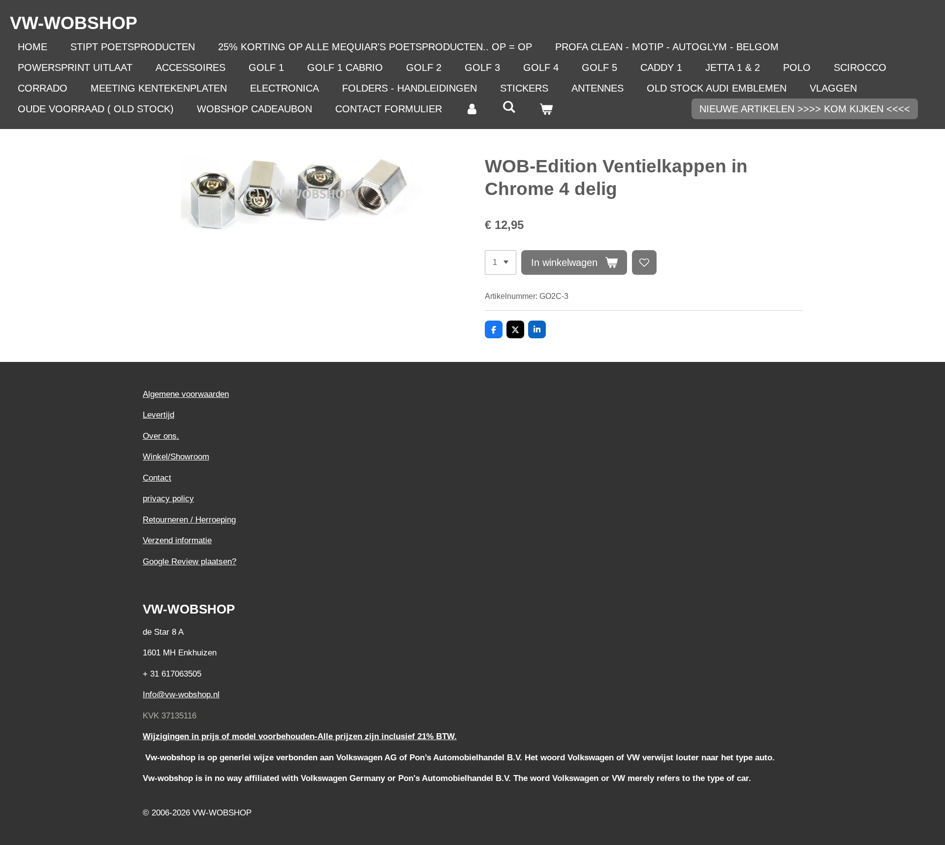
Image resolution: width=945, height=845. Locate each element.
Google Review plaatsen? (189, 561)
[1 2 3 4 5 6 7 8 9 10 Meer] (500, 262)
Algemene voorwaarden (186, 394)
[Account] (472, 108)
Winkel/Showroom (176, 456)
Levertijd (158, 415)
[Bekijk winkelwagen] (546, 108)
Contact (157, 478)
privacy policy (168, 498)
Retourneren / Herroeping (189, 519)
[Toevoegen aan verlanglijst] (644, 262)
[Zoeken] (509, 107)
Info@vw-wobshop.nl (181, 694)
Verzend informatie (177, 540)
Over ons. (161, 436)
